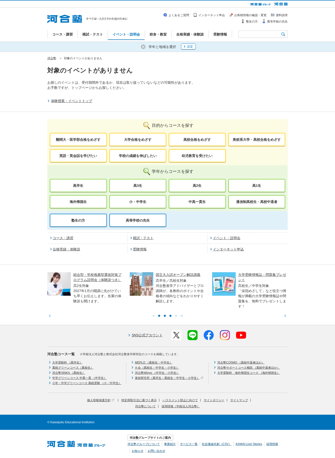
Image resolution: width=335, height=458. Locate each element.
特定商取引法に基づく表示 (139, 400)
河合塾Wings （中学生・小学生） (157, 373)
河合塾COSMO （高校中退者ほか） (240, 362)
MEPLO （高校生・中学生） (153, 362)
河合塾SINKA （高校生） (68, 373)
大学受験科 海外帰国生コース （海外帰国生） (248, 373)
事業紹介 (170, 444)
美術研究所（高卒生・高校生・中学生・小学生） (167, 378)
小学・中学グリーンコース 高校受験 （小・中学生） (86, 383)
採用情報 (272, 444)
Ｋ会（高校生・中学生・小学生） (157, 367)
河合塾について (145, 406)
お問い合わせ (156, 451)
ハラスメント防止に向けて (180, 400)
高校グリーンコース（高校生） (72, 367)
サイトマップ (239, 400)
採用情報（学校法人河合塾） (181, 406)
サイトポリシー (214, 400)
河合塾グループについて (144, 444)
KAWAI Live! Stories (249, 444)
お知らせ (137, 451)
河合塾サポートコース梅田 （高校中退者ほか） (248, 367)
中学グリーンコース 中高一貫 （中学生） (79, 378)
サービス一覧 (189, 444)
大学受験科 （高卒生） (67, 362)
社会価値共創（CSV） (217, 444)
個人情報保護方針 (99, 400)
